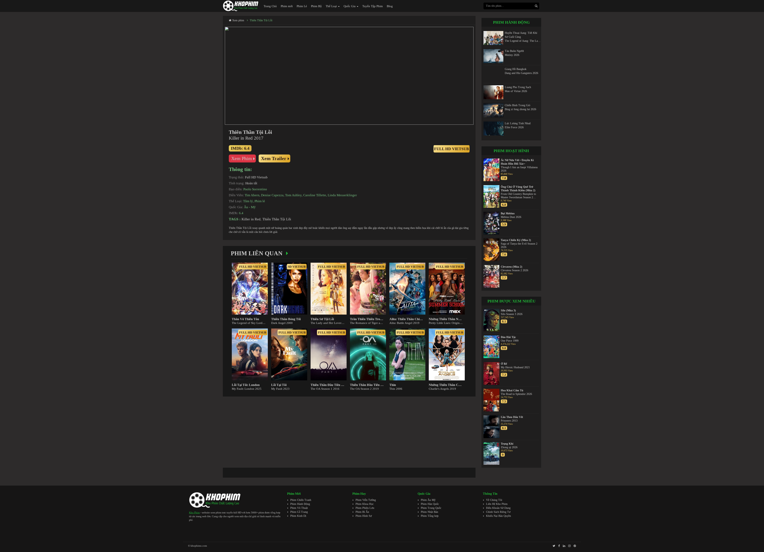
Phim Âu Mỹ (428, 500)
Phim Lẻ (302, 6)
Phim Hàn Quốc (430, 503)
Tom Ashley (293, 195)
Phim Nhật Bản (429, 511)
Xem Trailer (273, 158)
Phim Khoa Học (365, 503)
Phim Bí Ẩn (362, 511)
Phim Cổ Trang (299, 511)
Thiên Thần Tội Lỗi (261, 20)
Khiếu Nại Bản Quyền (498, 515)
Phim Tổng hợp (430, 515)
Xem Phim (241, 158)
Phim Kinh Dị (298, 515)
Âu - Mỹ (250, 207)
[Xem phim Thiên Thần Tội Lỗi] (349, 76)
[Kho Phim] (241, 5)
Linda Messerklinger (342, 195)
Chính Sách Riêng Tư (498, 511)
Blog (390, 6)
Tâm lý (248, 201)
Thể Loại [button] (332, 6)
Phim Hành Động (300, 503)
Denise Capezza (272, 195)
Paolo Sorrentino (255, 189)
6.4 (241, 213)
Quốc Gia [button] (350, 6)
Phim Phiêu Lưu (365, 507)
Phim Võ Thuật (299, 507)
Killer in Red (251, 219)
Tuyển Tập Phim (372, 6)
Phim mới (287, 6)
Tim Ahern (252, 195)
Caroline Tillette (314, 195)
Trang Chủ (270, 6)
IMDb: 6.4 (240, 148)
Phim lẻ (259, 201)
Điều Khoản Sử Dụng (498, 507)
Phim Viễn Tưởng (366, 500)
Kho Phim (194, 512)
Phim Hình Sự (364, 515)
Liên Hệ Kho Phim (497, 503)
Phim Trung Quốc (431, 507)
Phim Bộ (316, 6)
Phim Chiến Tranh (300, 500)
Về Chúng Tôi (494, 500)
